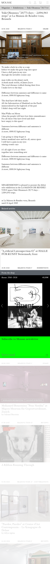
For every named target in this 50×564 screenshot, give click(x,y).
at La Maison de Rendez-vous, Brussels (18, 200)
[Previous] (2, 230)
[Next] (48, 230)
